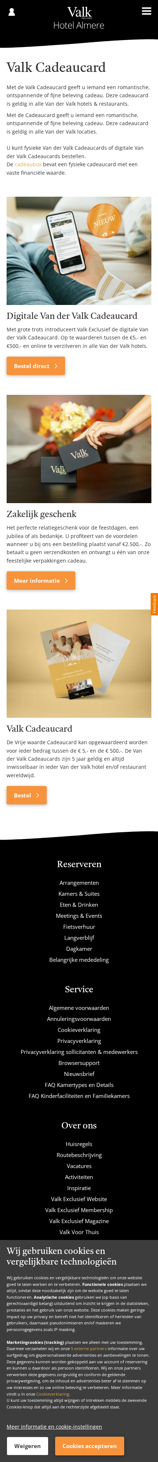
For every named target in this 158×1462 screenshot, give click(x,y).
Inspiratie (79, 1188)
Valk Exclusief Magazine (79, 1221)
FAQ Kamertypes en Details (79, 1084)
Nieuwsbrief (79, 1073)
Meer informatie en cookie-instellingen (54, 1426)
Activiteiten (79, 1177)
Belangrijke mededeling (79, 959)
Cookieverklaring (52, 1394)
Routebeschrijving (79, 1155)
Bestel (23, 795)
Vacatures (79, 1166)
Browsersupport (79, 1062)
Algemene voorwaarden (79, 1007)
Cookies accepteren (89, 1446)
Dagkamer (79, 948)
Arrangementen (79, 882)
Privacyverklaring (79, 1040)
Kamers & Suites (79, 893)
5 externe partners (89, 1348)
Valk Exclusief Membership (79, 1210)
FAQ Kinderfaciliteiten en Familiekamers (79, 1095)
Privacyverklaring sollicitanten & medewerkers (79, 1051)
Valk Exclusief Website (79, 1199)
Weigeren (27, 1446)
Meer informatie (37, 580)
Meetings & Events (79, 915)
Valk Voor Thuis (79, 1232)
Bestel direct (32, 366)
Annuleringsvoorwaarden (79, 1018)
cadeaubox (28, 164)
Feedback (154, 604)
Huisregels (79, 1144)
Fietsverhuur (79, 926)
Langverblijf (79, 937)
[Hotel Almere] (79, 18)
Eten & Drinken (79, 904)
